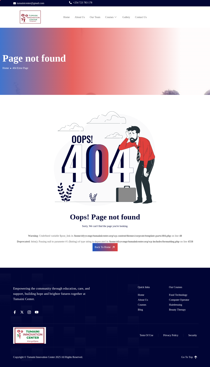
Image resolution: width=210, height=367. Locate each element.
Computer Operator (179, 299)
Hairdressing (175, 304)
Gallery (126, 17)
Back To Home (103, 247)
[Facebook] (14, 312)
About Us (80, 17)
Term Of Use (146, 335)
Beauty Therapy (177, 309)
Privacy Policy (170, 335)
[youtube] (37, 312)
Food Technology (178, 294)
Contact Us (141, 17)
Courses (109, 17)
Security (192, 335)
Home (66, 17)
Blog (140, 309)
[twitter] (22, 312)
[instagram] (29, 312)
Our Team (95, 17)
